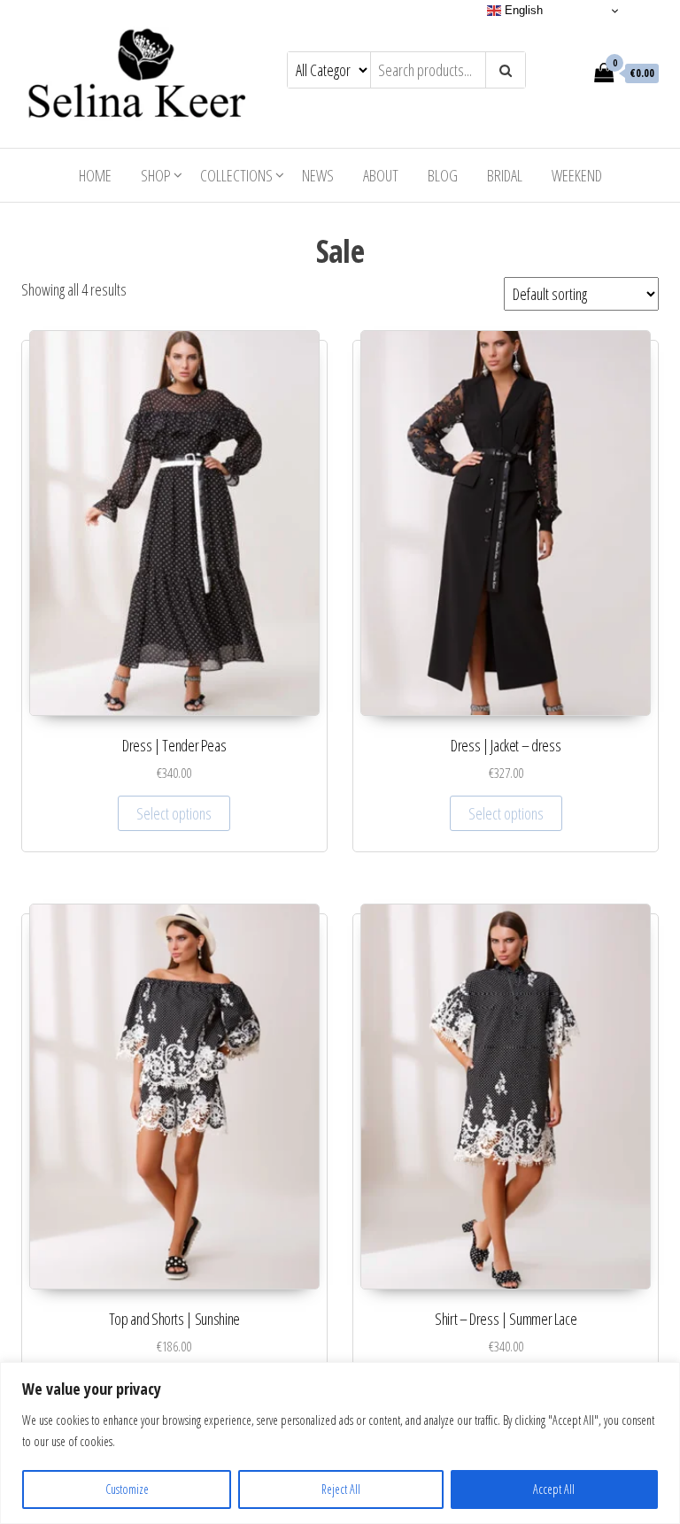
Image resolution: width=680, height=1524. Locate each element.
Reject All (340, 1489)
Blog (443, 175)
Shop (156, 175)
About (380, 175)
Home (95, 175)
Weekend (577, 175)
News (318, 175)
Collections (236, 175)
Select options (174, 813)
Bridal (504, 175)
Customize (127, 1489)
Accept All (554, 1489)
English (522, 10)
